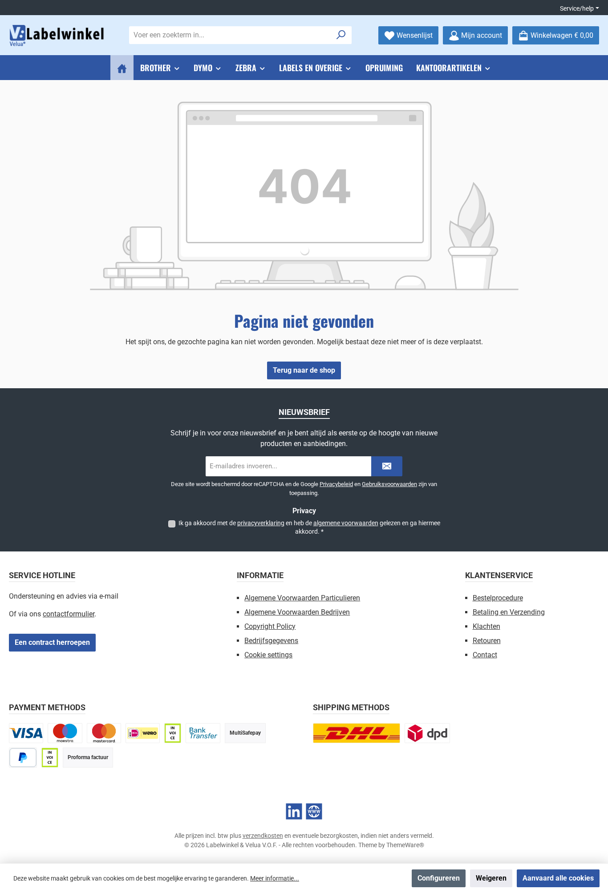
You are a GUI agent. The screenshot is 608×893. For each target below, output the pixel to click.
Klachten (486, 626)
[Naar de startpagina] (58, 35)
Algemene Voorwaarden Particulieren (302, 598)
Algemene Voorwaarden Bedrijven (297, 612)
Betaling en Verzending (509, 612)
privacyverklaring (260, 523)
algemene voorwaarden (345, 523)
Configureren (438, 878)
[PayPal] (23, 758)
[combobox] (230, 35)
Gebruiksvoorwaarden (389, 484)
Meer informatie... (274, 878)
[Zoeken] (341, 35)
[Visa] (26, 733)
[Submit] (386, 466)
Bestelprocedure (498, 598)
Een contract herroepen (52, 642)
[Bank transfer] (203, 733)
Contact (485, 655)
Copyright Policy (270, 626)
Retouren (487, 640)
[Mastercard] (104, 733)
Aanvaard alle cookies (558, 878)
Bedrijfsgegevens (271, 640)
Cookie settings (268, 655)
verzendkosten (263, 835)
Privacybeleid (336, 484)
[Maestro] (65, 733)
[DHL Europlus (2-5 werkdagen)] (356, 733)
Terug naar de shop (304, 370)
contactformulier (68, 614)
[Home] (122, 67)
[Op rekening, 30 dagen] (172, 733)
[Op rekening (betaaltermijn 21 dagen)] (49, 758)
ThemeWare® (405, 845)
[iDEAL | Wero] (143, 733)
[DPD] (427, 733)
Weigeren (491, 878)
